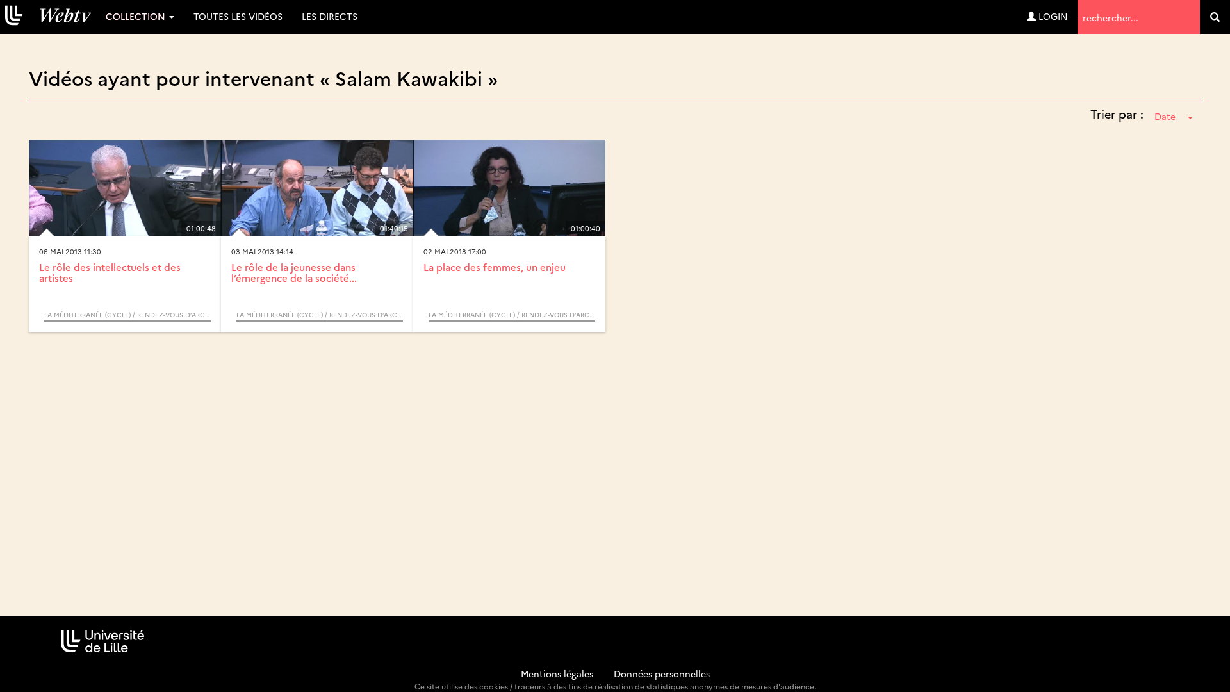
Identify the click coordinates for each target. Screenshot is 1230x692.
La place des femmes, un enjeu (494, 267)
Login (1052, 16)
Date (1165, 116)
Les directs (329, 16)
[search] (1215, 17)
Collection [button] (137, 16)
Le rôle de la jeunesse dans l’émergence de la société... (294, 272)
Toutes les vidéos (238, 16)
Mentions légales (557, 673)
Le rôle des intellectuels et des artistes (110, 272)
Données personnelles (662, 673)
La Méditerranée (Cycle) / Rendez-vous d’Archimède (127, 314)
